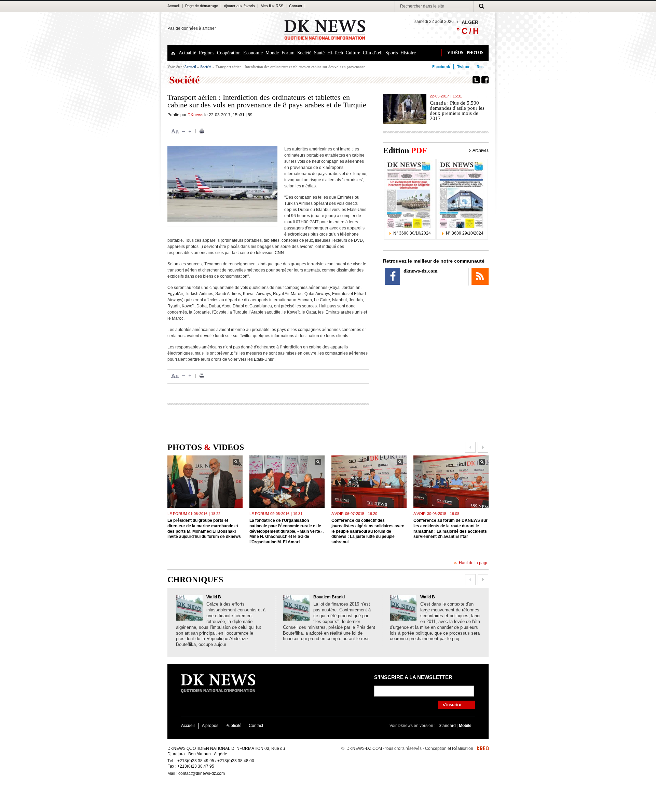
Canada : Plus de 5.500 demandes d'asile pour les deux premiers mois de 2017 (457, 110)
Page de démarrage (201, 6)
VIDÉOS (455, 52)
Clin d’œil (373, 52)
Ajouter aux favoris (239, 6)
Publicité (234, 725)
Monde (272, 52)
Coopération (229, 52)
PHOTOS (475, 52)
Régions (206, 52)
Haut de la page (474, 562)
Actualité (187, 52)
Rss (480, 67)
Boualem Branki (329, 597)
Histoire (408, 52)
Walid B (213, 597)
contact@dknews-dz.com (201, 773)
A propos (210, 725)
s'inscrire (452, 704)
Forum (288, 52)
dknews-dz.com (421, 271)
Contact (295, 6)
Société (304, 52)
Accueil (173, 6)
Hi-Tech (335, 52)
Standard (448, 725)
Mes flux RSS (272, 6)
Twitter (463, 67)
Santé (319, 52)
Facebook (441, 67)
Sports (391, 52)
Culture (353, 52)
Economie (253, 52)
